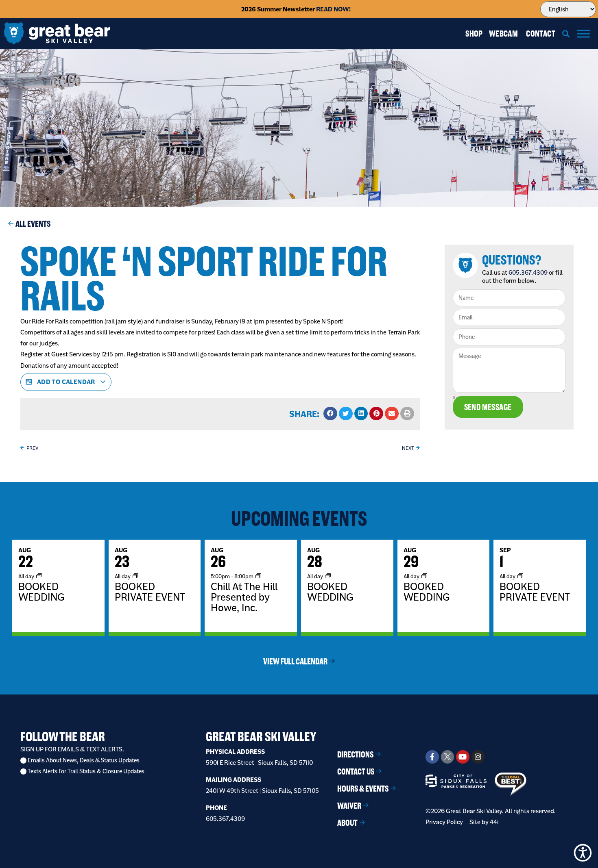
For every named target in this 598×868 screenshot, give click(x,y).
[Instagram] (478, 756)
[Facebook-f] (432, 756)
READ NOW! (333, 9)
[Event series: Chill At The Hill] (258, 576)
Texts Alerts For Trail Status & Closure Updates (86, 771)
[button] (566, 33)
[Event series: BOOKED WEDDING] (39, 576)
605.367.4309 (528, 272)
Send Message (488, 406)
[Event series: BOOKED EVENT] (135, 576)
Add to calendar (65, 382)
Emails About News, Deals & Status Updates (84, 760)
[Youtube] (462, 756)
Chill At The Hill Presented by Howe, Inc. (244, 597)
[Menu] (583, 33)
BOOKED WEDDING (41, 591)
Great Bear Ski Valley (261, 736)
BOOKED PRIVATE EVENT (150, 591)
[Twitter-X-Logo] (447, 756)
